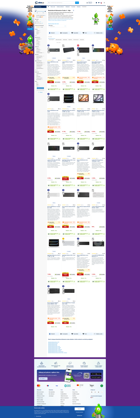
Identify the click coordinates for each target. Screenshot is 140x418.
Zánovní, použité (38, 23)
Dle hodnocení (76, 39)
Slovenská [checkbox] (38, 49)
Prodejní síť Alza (40, 397)
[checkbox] (40, 15)
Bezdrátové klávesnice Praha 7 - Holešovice (55, 349)
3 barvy (54, 156)
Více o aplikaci (42, 378)
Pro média (62, 403)
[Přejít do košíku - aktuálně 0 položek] (104, 2)
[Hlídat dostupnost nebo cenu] (59, 60)
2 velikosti (54, 58)
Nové (37, 20)
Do (45, 11)
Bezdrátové (84, 6)
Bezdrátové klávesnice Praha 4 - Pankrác (54, 347)
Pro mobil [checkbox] (37, 44)
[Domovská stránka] (48, 6)
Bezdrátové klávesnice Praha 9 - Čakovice (54, 350)
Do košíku (58, 82)
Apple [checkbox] (37, 33)
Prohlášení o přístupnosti (41, 403)
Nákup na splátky (40, 399)
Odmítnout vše (79, 415)
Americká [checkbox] (37, 51)
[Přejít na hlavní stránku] (39, 2)
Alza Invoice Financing (76, 403)
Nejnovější (82, 39)
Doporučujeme (51, 39)
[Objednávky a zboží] (96, 2)
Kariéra (62, 401)
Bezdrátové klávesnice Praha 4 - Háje (54, 346)
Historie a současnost (65, 397)
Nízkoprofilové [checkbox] (38, 57)
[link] (40, 92)
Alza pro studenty (75, 399)
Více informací (38, 416)
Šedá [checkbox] (37, 84)
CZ (92, 397)
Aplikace (62, 405)
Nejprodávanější (58, 39)
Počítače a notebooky (60, 6)
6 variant (68, 106)
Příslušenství (68, 6)
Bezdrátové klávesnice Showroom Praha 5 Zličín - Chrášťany (57, 352)
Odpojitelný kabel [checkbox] (39, 65)
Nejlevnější (65, 39)
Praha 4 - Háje (53, 6)
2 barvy (83, 58)
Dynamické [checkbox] (38, 76)
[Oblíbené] (98, 2)
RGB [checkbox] (37, 75)
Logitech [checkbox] (37, 30)
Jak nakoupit (51, 395)
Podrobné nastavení (79, 412)
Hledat (77, 2)
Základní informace (64, 395)
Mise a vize (63, 399)
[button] (53, 78)
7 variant (53, 251)
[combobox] (61, 3)
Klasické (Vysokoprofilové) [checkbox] (39, 56)
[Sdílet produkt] (73, 10)
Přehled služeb (39, 405)
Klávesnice (78, 6)
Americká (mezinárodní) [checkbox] (39, 52)
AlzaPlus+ (74, 395)
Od (35, 11)
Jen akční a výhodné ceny (40, 15)
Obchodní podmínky (40, 401)
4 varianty (68, 156)
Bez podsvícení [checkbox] (38, 79)
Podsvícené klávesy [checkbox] (39, 68)
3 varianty (68, 58)
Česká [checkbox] (37, 48)
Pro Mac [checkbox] (37, 43)
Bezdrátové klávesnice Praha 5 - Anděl (54, 348)
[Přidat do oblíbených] (58, 60)
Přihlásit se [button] (90, 3)
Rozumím (79, 408)
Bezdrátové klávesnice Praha (52, 345)
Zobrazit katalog (38, 6)
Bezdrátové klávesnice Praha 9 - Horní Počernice (55, 351)
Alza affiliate (74, 397)
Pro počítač (73, 6)
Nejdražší (70, 39)
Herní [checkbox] (37, 40)
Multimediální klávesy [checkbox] (39, 62)
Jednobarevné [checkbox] (38, 73)
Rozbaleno (38, 22)
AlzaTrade (74, 401)
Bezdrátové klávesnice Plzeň (52, 344)
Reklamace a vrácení (40, 395)
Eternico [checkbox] (37, 32)
